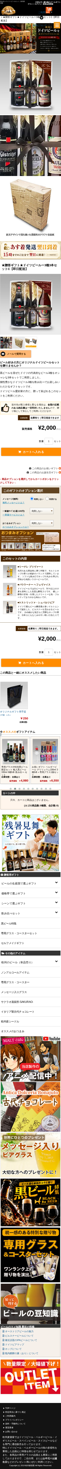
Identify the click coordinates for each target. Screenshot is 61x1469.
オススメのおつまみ (12, 1031)
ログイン (38, 4)
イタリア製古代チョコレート (18, 1011)
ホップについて (13, 1349)
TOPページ (10, 1408)
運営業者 (9, 1427)
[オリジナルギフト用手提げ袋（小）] (14, 695)
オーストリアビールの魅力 (19, 1331)
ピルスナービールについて (19, 1335)
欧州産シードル (10, 1021)
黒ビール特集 (8, 923)
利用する (53, 499)
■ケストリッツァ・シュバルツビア (36, 602)
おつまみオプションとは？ (16, 527)
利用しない (38, 499)
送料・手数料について (15, 1424)
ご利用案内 (10, 1416)
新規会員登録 (48, 4)
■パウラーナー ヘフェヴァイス (34, 584)
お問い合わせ (11, 1431)
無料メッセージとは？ (14, 502)
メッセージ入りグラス (14, 992)
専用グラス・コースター (15, 982)
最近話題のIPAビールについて (20, 1340)
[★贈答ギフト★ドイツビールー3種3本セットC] (30, 304)
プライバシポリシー (14, 1420)
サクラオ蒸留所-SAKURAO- (17, 1001)
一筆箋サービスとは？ (14, 514)
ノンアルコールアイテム (15, 972)
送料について (40, 25)
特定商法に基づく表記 (15, 1412)
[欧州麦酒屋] (12, 10)
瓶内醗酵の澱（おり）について (21, 1353)
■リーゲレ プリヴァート (30, 566)
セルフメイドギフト (12, 943)
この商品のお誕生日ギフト (43, 472)
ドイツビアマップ (14, 1344)
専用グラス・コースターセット (19, 933)
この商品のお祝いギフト (44, 468)
